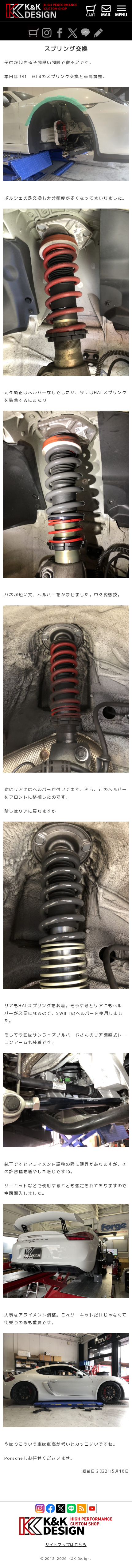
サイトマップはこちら (66, 1544)
